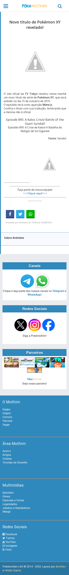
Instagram (11, 545)
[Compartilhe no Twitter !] (20, 214)
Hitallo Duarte (13, 570)
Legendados (10, 504)
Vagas (6, 424)
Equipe (6, 409)
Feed (8, 549)
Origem (7, 413)
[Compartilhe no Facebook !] (10, 214)
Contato (7, 417)
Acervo (7, 451)
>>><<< (35, 193)
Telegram (58, 291)
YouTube (10, 542)
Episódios (8, 492)
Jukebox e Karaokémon (16, 508)
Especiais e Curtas (13, 500)
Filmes (6, 496)
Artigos (7, 454)
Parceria (7, 420)
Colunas (7, 458)
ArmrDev (61, 566)
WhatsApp (34, 294)
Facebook (11, 534)
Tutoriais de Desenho (15, 462)
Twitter (10, 538)
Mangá (6, 511)
